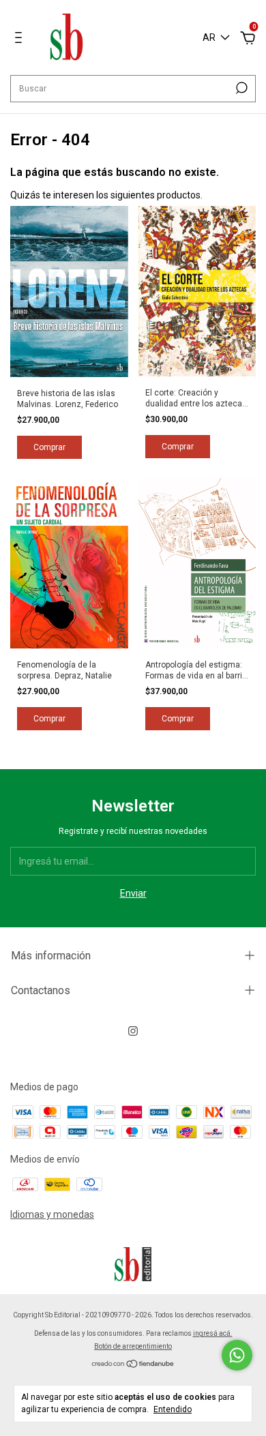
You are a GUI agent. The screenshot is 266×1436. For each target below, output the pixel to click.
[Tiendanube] (133, 1365)
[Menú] (20, 39)
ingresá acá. (213, 1333)
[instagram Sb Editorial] (133, 1031)
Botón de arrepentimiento (133, 1346)
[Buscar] (240, 88)
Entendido (172, 1409)
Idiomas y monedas (52, 1214)
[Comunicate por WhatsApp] (237, 1355)
